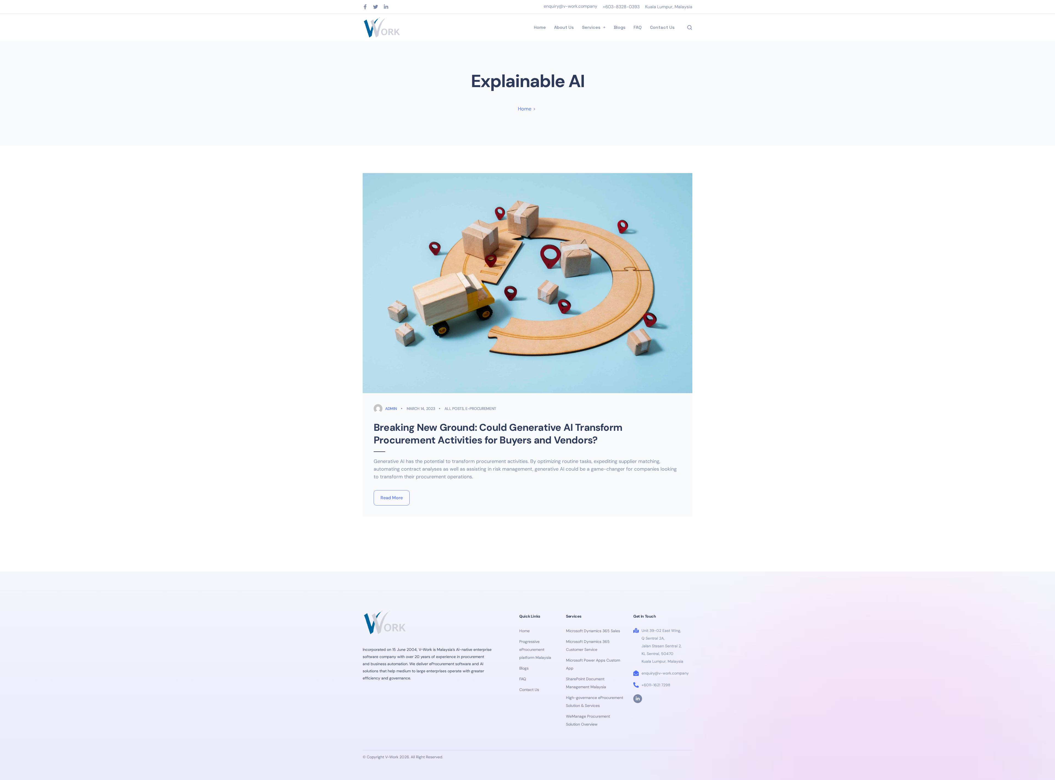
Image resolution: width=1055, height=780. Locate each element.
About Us (564, 27)
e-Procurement (480, 408)
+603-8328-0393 (621, 7)
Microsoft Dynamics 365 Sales (593, 630)
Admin (391, 408)
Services (591, 27)
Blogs (619, 27)
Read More (392, 498)
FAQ (638, 27)
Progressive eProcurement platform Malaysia (535, 649)
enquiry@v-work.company (570, 6)
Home (540, 27)
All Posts (454, 408)
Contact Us (662, 27)
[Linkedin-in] (386, 6)
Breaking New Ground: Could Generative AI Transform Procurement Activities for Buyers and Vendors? (498, 433)
